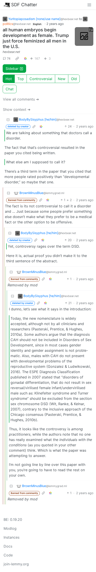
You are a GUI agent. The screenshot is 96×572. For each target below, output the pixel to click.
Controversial (40, 79)
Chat (10, 89)
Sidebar (12, 68)
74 (8, 58)
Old (74, 79)
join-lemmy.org (16, 564)
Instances (11, 537)
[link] (17, 58)
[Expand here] (84, 36)
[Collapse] (8, 119)
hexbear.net (11, 52)
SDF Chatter (24, 4)
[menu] (89, 4)
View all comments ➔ (21, 99)
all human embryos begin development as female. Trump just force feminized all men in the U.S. (36, 38)
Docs (8, 546)
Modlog (10, 528)
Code (8, 555)
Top (20, 79)
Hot (9, 79)
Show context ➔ (16, 109)
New (61, 79)
